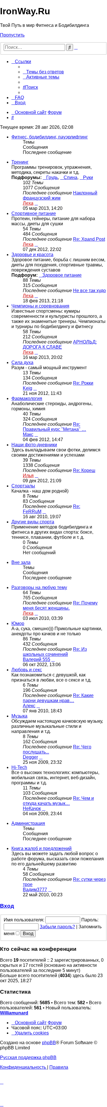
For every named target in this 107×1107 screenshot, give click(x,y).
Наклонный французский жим (60, 195)
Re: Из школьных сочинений (55, 652)
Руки (88, 177)
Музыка (19, 716)
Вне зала (21, 562)
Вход (7, 906)
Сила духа (22, 362)
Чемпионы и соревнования (40, 306)
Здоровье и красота (32, 254)
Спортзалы (23, 485)
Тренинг (20, 162)
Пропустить (12, 35)
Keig (27, 388)
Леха (28, 203)
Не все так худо (89, 290)
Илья (28, 475)
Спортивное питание (33, 213)
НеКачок (32, 808)
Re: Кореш (84, 470)
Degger (30, 757)
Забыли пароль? (57, 926)
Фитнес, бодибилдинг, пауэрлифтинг (49, 136)
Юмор (17, 623)
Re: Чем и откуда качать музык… (58, 801)
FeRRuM (32, 511)
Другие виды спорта (32, 521)
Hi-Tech (19, 767)
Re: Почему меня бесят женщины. (60, 605)
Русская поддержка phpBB (28, 1057)
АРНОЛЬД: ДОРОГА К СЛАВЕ (60, 344)
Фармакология (26, 398)
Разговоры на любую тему (39, 587)
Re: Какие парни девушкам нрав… (58, 698)
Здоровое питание (62, 275)
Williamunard (14, 1012)
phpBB (49, 1042)
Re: (76, 506)
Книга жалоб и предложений (41, 848)
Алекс (29, 705)
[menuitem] (43, 71)
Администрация (28, 823)
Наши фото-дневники (34, 444)
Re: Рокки (83, 383)
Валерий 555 (36, 659)
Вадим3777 (35, 889)
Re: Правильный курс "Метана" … (54, 427)
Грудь (52, 177)
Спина (70, 177)
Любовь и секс (26, 669)
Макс (28, 434)
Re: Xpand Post (89, 239)
